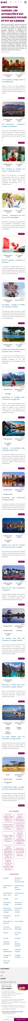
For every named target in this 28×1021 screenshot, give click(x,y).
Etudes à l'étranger (7, 728)
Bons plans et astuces (19, 536)
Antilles (5, 899)
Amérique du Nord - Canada (7, 75)
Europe (5, 933)
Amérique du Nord (7, 389)
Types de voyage (18, 950)
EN (15, 2)
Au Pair (17, 916)
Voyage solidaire (18, 956)
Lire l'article (21, 98)
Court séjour (8, 393)
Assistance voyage (7, 903)
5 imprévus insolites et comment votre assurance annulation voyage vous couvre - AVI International (8, 865)
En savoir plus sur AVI (8, 783)
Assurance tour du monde (18, 910)
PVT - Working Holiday (19, 75)
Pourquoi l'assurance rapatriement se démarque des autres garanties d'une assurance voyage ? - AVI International (8, 852)
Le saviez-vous (18, 933)
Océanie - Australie (19, 728)
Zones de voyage (6, 962)
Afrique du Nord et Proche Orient (19, 880)
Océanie (17, 938)
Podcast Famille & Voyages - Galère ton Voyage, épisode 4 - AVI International (8, 838)
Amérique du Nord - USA (19, 723)
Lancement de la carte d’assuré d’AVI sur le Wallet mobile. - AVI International (19, 827)
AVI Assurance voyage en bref (8, 982)
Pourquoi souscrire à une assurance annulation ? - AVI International (8, 827)
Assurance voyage (7, 494)
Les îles (5, 938)
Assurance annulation (18, 903)
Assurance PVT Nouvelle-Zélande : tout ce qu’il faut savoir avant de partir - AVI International (20, 851)
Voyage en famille (19, 300)
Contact (3, 972)
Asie (16, 899)
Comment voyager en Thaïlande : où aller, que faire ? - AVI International (19, 817)
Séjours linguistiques (8, 732)
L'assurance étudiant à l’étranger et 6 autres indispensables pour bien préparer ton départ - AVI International (20, 838)
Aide (2, 976)
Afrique (8, 774)
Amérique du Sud (19, 894)
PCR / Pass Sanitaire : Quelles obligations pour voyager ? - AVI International (8, 817)
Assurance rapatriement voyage (8, 910)
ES (20, 2)
